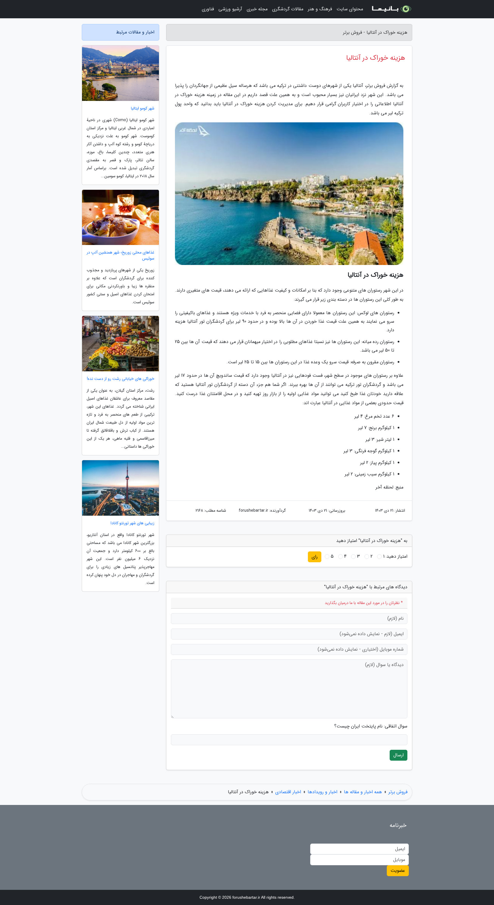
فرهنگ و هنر (320, 9)
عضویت (398, 870)
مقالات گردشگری (287, 9)
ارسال (398, 755)
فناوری (208, 9)
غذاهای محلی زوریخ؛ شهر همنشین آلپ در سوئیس (120, 256)
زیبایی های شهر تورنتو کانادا (132, 523)
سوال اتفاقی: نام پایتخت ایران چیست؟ (370, 726)
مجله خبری (257, 9)
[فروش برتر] (391, 9)
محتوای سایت (349, 9)
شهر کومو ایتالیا (142, 108)
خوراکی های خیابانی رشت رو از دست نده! (120, 379)
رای (315, 556)
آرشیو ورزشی (230, 9)
